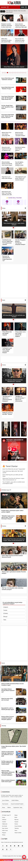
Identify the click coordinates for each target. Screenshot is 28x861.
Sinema (16, 824)
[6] (10, 72)
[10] (17, 72)
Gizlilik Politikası (15, 800)
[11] (18, 72)
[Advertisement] (14, 282)
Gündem (4, 821)
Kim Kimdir (4, 826)
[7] (12, 72)
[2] (4, 72)
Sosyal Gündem (18, 826)
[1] (2, 72)
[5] (9, 72)
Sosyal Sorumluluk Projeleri (17, 804)
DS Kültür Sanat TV (6, 815)
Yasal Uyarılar (5, 804)
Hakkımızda (4, 824)
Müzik (16, 817)
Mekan (16, 815)
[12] (20, 72)
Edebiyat (4, 819)
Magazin (4, 832)
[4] (7, 72)
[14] (23, 72)
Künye (3, 807)
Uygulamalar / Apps (17, 807)
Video (16, 830)
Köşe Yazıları (5, 828)
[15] (25, 72)
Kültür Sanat (5, 830)
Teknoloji (17, 828)
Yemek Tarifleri (18, 832)
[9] (15, 72)
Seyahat (16, 821)
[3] (5, 72)
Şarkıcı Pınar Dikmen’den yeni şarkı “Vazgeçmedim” (14, 469)
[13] (22, 72)
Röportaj (16, 819)
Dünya (3, 817)
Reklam (9, 807)
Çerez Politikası (5, 800)
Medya (3, 835)
